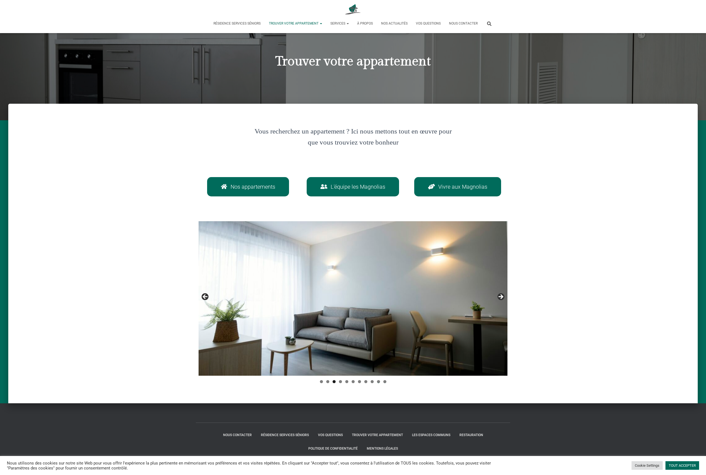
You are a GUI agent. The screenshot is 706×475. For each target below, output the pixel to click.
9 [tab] (372, 381)
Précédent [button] (205, 297)
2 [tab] (327, 381)
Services (338, 23)
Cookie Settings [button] (647, 465)
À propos (365, 23)
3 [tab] (334, 381)
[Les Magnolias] (353, 10)
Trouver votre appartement (294, 23)
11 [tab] (384, 381)
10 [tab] (378, 381)
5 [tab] (346, 381)
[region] (353, 298)
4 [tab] (340, 381)
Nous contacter (463, 23)
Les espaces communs (431, 435)
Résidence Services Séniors (237, 23)
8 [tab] (365, 381)
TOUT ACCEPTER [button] (682, 465)
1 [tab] (321, 381)
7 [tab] (359, 381)
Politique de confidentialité (333, 448)
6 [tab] (353, 381)
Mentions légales (382, 448)
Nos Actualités (394, 23)
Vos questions (428, 23)
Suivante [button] (500, 297)
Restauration (471, 435)
